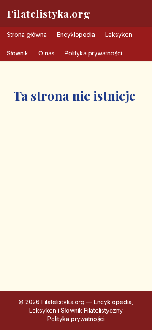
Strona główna (27, 34)
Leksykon (118, 34)
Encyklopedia (76, 34)
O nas (46, 53)
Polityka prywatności (93, 53)
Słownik (17, 53)
